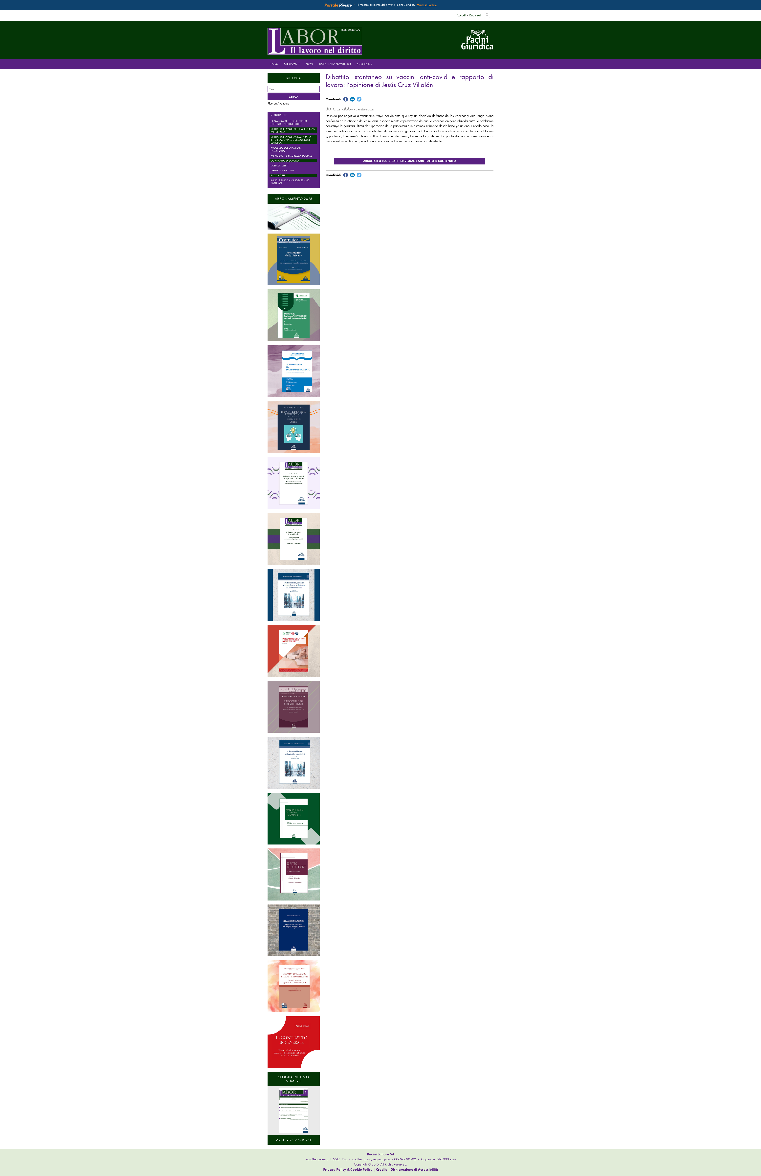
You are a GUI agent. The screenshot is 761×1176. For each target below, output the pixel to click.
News (309, 64)
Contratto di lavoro (285, 160)
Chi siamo (291, 64)
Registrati (475, 15)
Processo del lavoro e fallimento (286, 149)
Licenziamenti (280, 165)
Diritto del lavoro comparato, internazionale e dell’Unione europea (291, 139)
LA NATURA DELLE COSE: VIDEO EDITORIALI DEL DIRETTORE (289, 122)
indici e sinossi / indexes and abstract (290, 182)
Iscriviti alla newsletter (335, 64)
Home (274, 64)
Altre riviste (364, 64)
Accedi (461, 15)
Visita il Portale (427, 5)
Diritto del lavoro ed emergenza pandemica (293, 130)
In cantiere (278, 175)
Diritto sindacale (282, 170)
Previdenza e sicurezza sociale (291, 155)
